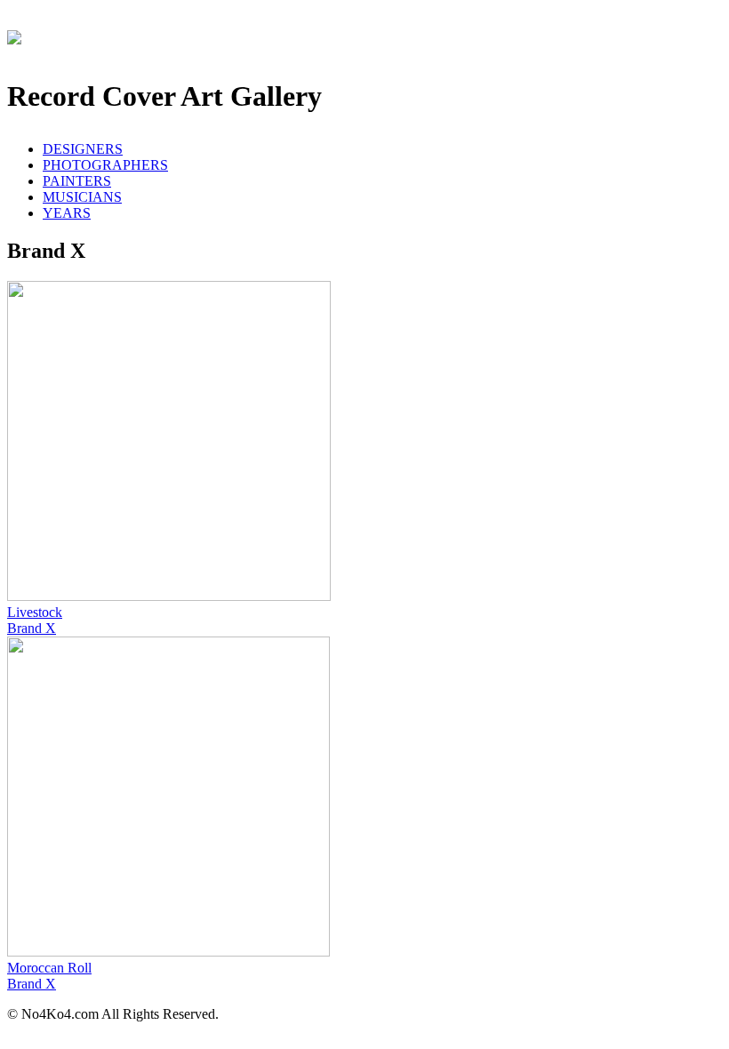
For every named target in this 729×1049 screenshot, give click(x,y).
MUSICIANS (82, 196)
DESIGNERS (83, 148)
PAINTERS (77, 180)
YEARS (67, 212)
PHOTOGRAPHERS (105, 164)
